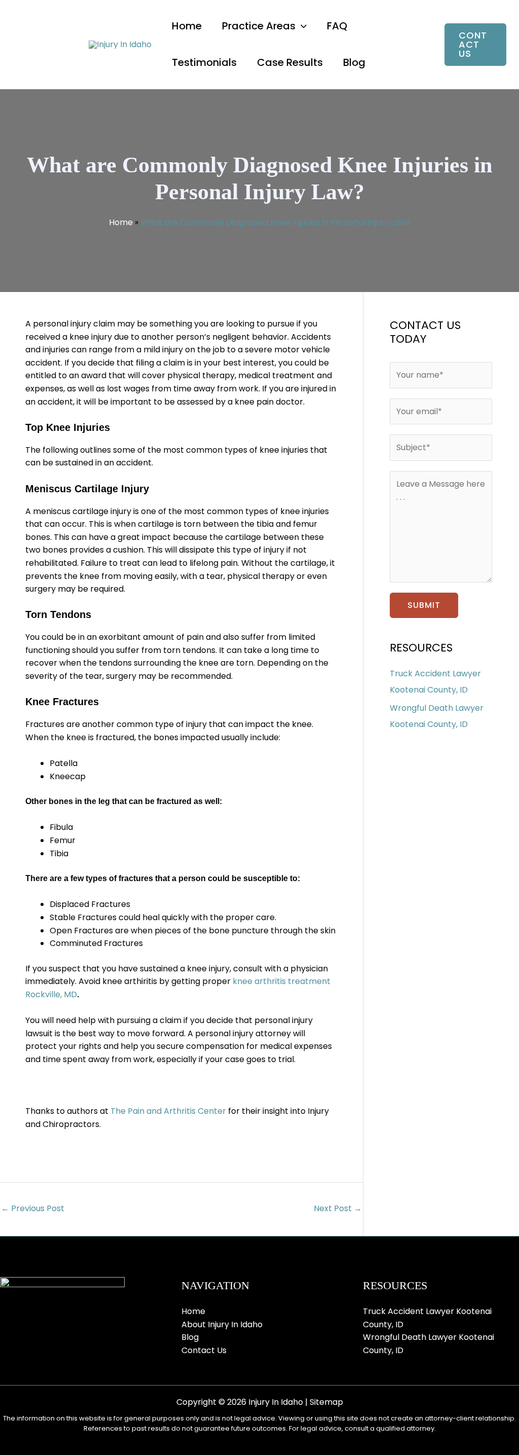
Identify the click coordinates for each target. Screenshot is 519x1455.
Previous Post (32, 1208)
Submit (423, 605)
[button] (301, 26)
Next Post (338, 1208)
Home (121, 222)
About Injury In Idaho (222, 1324)
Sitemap (326, 1402)
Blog (190, 1337)
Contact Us (204, 1350)
